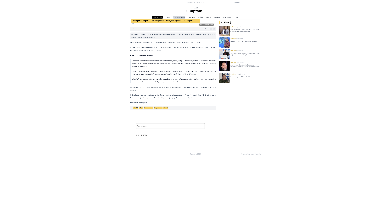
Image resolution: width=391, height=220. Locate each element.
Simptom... (195, 11)
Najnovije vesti (157, 17)
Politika (168, 17)
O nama (244, 154)
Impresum (250, 154)
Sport (237, 17)
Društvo (200, 17)
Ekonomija (192, 17)
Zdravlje (208, 17)
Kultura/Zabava (227, 17)
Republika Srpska (179, 17)
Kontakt (258, 154)
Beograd (217, 17)
